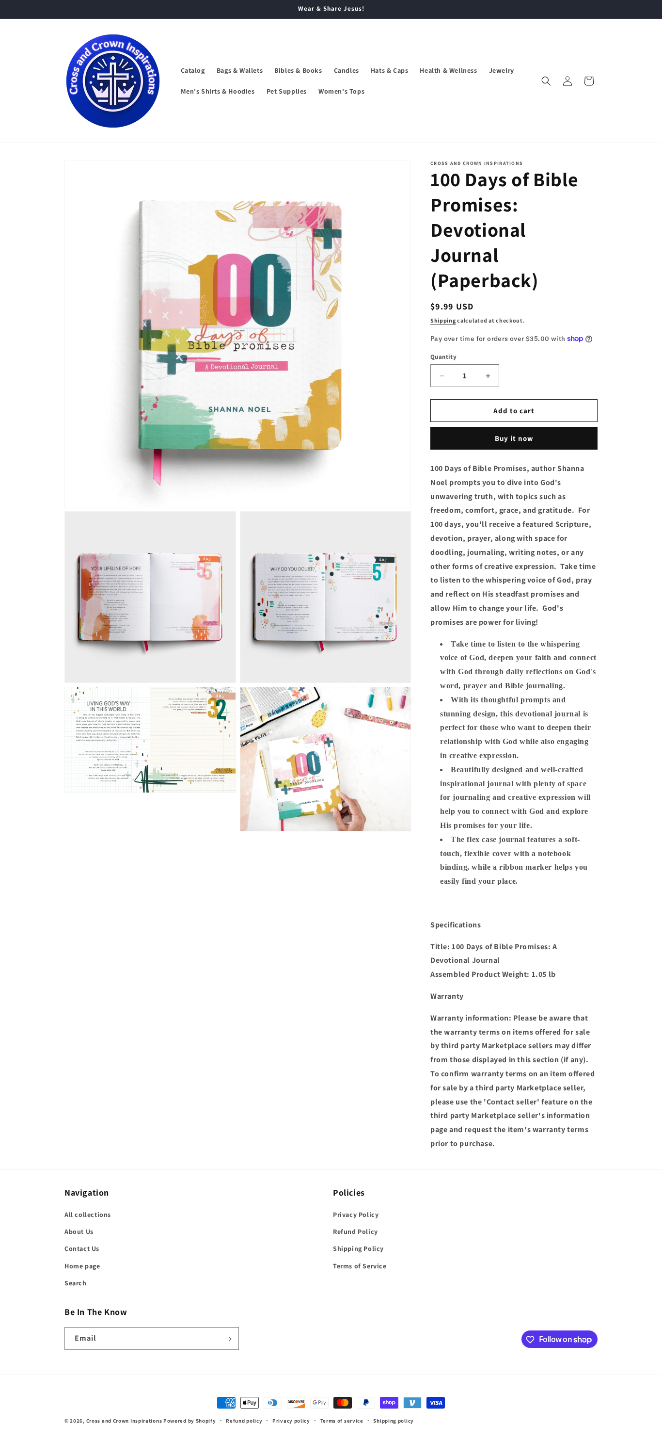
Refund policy (244, 1420)
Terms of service (341, 1420)
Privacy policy (291, 1420)
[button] (546, 81)
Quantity (443, 357)
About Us (79, 1231)
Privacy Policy (355, 1214)
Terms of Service (360, 1266)
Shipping (443, 320)
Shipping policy (393, 1420)
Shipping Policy (358, 1249)
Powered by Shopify (189, 1420)
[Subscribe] (227, 1339)
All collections (87, 1214)
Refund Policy (355, 1231)
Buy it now (514, 438)
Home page (82, 1266)
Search (75, 1283)
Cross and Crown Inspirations (124, 1420)
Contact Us (81, 1249)
